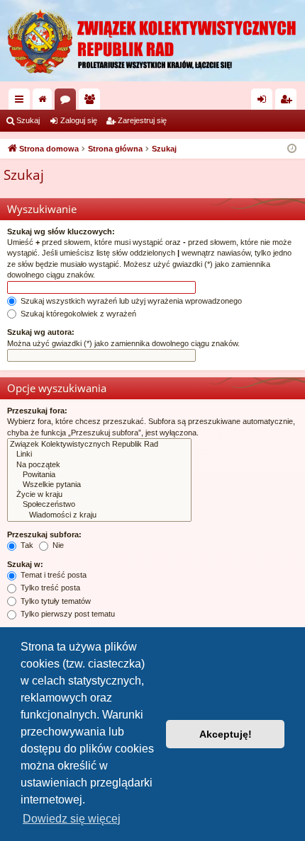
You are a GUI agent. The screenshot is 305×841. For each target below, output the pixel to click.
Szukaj (28, 120)
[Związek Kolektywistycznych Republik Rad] (99, 445)
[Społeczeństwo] (99, 505)
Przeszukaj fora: (37, 410)
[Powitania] (99, 475)
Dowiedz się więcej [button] (72, 819)
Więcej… (22, 102)
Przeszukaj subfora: (44, 534)
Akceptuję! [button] (225, 734)
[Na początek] (99, 465)
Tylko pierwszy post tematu (66, 614)
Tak (25, 545)
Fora (68, 102)
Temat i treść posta (52, 575)
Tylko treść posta (49, 587)
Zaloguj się (78, 120)
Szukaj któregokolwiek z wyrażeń (77, 313)
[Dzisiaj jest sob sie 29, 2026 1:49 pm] (291, 149)
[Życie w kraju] (99, 495)
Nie (57, 545)
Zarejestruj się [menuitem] (288, 102)
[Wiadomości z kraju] (99, 515)
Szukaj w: (25, 564)
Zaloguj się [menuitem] (264, 102)
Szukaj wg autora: (40, 332)
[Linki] (99, 454)
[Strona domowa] (152, 40)
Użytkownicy (92, 102)
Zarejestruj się (142, 120)
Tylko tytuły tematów (54, 601)
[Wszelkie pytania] (99, 485)
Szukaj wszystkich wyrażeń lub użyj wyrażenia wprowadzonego (130, 301)
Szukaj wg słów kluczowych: (61, 231)
